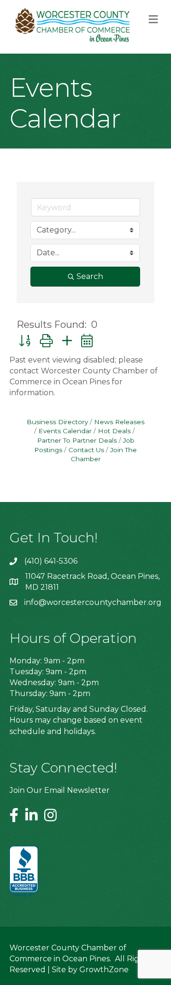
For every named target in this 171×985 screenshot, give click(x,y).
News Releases (119, 422)
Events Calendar (65, 431)
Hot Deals (114, 431)
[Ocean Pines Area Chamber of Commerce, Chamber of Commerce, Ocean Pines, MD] (24, 872)
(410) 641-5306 (50, 561)
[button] (24, 341)
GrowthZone (104, 969)
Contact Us (86, 450)
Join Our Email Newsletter (60, 790)
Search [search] (89, 276)
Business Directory (57, 422)
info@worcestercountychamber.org (93, 602)
